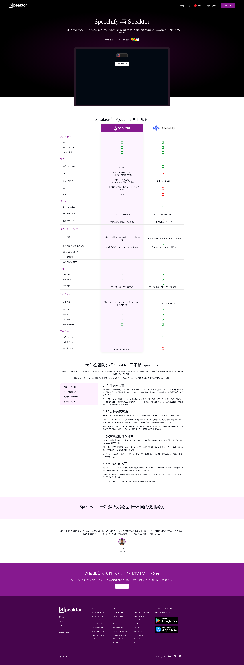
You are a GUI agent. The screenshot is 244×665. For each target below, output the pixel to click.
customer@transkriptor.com (163, 612)
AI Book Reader (139, 620)
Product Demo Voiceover (120, 631)
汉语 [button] (199, 6)
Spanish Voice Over (98, 635)
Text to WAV (138, 627)
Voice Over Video (118, 627)
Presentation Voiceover (119, 635)
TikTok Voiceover (118, 612)
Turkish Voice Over (98, 624)
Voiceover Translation (119, 639)
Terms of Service (64, 632)
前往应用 (121, 64)
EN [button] (123, 55)
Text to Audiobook (139, 635)
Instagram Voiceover (119, 620)
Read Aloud (116, 643)
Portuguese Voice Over (99, 620)
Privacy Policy (63, 629)
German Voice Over (98, 631)
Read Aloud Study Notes (141, 612)
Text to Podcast (138, 631)
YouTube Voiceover (119, 616)
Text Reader (137, 639)
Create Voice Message (140, 643)
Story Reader (138, 624)
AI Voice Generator (98, 639)
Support (61, 621)
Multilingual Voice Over (99, 612)
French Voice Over (97, 627)
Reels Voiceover (117, 624)
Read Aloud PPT (139, 616)
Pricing (181, 6)
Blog (188, 6)
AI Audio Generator (98, 643)
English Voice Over (98, 616)
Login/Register (211, 6)
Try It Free (228, 5)
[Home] (18, 5)
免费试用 (122, 586)
